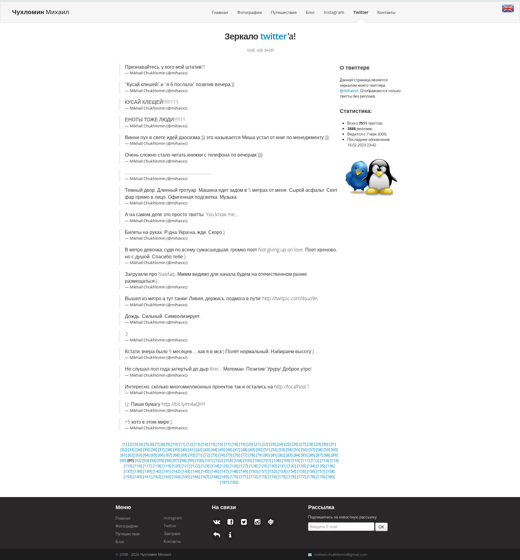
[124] (214, 465)
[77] (244, 455)
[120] (176, 465)
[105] (247, 460)
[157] (320, 471)
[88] (326, 455)
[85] (304, 455)
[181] (224, 482)
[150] (253, 471)
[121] (185, 465)
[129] (262, 465)
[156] (311, 471)
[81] (274, 455)
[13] (197, 444)
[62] (131, 455)
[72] (206, 455)
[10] (174, 444)
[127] (243, 465)
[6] (152, 444)
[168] (214, 476)
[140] (157, 471)
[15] (212, 444)
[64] (146, 455)
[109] (286, 460)
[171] (243, 476)
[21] (257, 444)
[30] (325, 444)
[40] (184, 449)
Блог (310, 12)
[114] (334, 460)
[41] (191, 449)
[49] (251, 449)
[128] (253, 465)
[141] (166, 471)
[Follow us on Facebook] (216, 522)
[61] (123, 455)
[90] (123, 460)
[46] (229, 449)
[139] (147, 471)
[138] (137, 471)
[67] (169, 455)
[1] (124, 444)
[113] (324, 460)
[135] (320, 465)
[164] (176, 476)
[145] (205, 471)
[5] (146, 444)
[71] (199, 455)
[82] (281, 455)
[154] (291, 471)
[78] (251, 455)
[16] (219, 444)
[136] (330, 465)
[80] (266, 455)
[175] (282, 476)
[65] (153, 455)
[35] (146, 449)
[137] (128, 471)
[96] (168, 460)
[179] (320, 476)
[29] (317, 444)
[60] (334, 449)
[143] (185, 471)
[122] (195, 465)
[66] (161, 455)
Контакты (386, 12)
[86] (311, 455)
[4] (141, 444)
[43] (206, 449)
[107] (266, 460)
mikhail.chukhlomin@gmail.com (340, 554)
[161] (147, 476)
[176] (291, 476)
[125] (224, 465)
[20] (249, 444)
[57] (311, 449)
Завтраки (172, 533)
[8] (162, 444)
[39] (176, 449)
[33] (131, 449)
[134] (311, 465)
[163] (166, 476)
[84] (296, 455)
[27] (302, 444)
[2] (130, 444)
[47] (236, 449)
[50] (259, 449)
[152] (272, 471)
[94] (153, 460)
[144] (195, 471)
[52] (274, 449)
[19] (242, 444)
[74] (221, 455)
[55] (296, 449)
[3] (135, 444)
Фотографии (249, 12)
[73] (214, 455)
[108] (276, 460)
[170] (234, 476)
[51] (266, 449)
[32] (123, 449)
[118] (157, 465)
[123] (205, 465)
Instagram (334, 12)
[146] (214, 471)
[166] (195, 476)
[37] (161, 449)
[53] (281, 449)
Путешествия (284, 12)
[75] (229, 455)
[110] (295, 460)
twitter (273, 36)
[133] (301, 465)
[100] (199, 460)
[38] (169, 449)
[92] (138, 460)
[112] (315, 460)
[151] (262, 471)
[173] (262, 476)
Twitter (360, 12)
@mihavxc (349, 90)
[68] (176, 455)
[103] (228, 460)
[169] (224, 476)
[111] (305, 460)
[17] (227, 444)
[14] (204, 444)
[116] (137, 465)
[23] (272, 444)
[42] (199, 449)
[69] (184, 455)
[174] (272, 476)
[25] (287, 444)
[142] (176, 471)
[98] (183, 460)
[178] (311, 476)
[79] (259, 455)
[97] (175, 460)
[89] (334, 455)
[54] (289, 449)
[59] (326, 449)
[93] (145, 460)
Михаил (40, 12)
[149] (243, 471)
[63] (138, 455)
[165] (185, 476)
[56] (304, 449)
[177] (301, 476)
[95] (160, 460)
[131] (282, 465)
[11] (182, 444)
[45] (221, 449)
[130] (272, 465)
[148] (234, 471)
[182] (234, 482)
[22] (265, 444)
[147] (224, 471)
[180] (330, 476)
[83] (289, 455)
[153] (282, 471)
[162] (157, 476)
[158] (330, 471)
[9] (168, 444)
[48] (244, 449)
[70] (191, 455)
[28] (310, 444)
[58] (319, 449)
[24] (280, 444)
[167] (205, 476)
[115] (128, 465)
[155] (301, 471)
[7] (157, 444)
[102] (218, 460)
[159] (128, 476)
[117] (147, 465)
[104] (238, 460)
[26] (295, 444)
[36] (153, 449)
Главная (220, 12)
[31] (332, 444)
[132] (291, 465)
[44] (214, 449)
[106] (257, 460)
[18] (234, 444)
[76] (236, 455)
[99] (190, 460)
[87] (319, 455)
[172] (253, 476)
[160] (137, 476)
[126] (234, 465)
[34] (138, 449)
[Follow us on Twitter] (230, 522)
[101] (209, 460)
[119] (166, 465)
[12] (189, 444)
